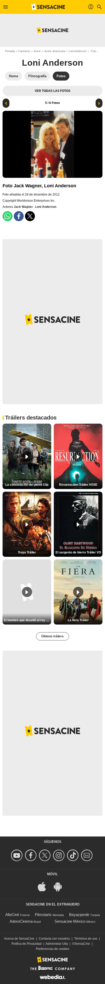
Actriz (37, 51)
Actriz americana (54, 51)
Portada (10, 51)
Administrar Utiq (57, 944)
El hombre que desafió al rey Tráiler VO (27, 620)
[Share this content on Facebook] (19, 216)
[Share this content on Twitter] (30, 216)
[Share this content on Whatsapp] (7, 216)
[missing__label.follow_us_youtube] (17, 855)
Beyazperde (79, 914)
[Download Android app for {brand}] (60, 886)
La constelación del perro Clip (26, 484)
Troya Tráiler (27, 552)
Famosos (24, 51)
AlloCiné (12, 914)
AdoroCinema (21, 921)
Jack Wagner (24, 207)
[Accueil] (48, 7)
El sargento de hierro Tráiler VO (78, 552)
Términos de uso (85, 938)
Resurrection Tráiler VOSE (78, 484)
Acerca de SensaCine (19, 938)
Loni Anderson (77, 51)
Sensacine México (70, 921)
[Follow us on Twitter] (45, 855)
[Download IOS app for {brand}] (44, 886)
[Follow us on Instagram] (59, 855)
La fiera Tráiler (78, 620)
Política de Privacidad (26, 944)
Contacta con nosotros (54, 938)
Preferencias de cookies (52, 949)
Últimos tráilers (52, 636)
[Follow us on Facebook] (31, 855)
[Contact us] (87, 855)
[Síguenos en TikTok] (73, 855)
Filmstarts (43, 914)
